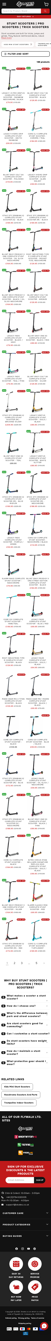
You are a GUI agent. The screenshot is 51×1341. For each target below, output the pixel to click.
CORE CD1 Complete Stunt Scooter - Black (13, 742)
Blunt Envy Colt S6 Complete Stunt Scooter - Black (37, 95)
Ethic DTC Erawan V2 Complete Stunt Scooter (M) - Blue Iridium (13, 500)
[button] (4, 4)
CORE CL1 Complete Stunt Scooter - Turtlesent (37, 946)
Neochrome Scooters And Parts (20, 1094)
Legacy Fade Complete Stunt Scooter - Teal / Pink (13, 379)
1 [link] (7, 963)
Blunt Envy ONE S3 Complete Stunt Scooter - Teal (13, 458)
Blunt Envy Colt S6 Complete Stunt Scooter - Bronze (37, 297)
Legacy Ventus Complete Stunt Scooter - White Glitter (37, 459)
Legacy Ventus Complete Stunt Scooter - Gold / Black (38, 418)
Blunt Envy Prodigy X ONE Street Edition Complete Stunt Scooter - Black (37, 582)
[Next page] (44, 963)
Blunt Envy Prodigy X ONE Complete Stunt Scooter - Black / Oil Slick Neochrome (13, 298)
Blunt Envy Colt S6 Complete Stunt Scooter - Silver (37, 379)
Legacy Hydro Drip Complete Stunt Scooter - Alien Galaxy (37, 178)
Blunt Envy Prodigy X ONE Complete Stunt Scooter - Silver (13, 907)
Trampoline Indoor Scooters (19, 1102)
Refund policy (11, 1318)
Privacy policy (24, 1318)
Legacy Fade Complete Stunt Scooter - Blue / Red (38, 622)
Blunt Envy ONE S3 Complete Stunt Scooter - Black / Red (37, 338)
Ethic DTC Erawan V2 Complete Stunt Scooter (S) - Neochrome (13, 822)
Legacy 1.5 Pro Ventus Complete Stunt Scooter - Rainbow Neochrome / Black (13, 96)
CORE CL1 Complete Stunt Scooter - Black (13, 862)
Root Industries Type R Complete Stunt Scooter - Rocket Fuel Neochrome (37, 257)
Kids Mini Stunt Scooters (17, 1086)
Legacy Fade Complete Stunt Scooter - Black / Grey (13, 339)
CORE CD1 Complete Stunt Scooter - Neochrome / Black (37, 540)
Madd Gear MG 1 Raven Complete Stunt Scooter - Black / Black (37, 702)
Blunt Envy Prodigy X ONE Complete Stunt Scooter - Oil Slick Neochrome (13, 257)
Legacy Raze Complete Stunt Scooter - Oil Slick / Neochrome (38, 782)
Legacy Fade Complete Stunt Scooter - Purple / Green (13, 541)
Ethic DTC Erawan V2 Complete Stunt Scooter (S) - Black (13, 218)
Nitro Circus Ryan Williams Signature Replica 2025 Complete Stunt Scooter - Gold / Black (37, 865)
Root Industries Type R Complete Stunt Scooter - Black (13, 660)
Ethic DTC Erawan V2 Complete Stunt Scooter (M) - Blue (13, 781)
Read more (6, 38)
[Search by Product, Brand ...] (45, 11)
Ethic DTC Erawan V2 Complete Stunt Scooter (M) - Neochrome (37, 500)
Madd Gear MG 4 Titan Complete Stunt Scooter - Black (13, 701)
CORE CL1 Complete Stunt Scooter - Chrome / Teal (37, 136)
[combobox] (25, 11)
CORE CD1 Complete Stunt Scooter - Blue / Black (37, 742)
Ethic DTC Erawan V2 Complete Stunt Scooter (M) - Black (37, 218)
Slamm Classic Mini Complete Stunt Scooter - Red (38, 907)
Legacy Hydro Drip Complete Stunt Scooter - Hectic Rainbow (13, 137)
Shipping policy (24, 1323)
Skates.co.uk (26, 1312)
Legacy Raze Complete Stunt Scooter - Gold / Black (38, 661)
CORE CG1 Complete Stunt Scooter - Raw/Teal (13, 622)
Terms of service (37, 1318)
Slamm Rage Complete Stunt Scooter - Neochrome (13, 581)
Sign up (39, 1180)
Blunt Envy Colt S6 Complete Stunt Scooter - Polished (13, 177)
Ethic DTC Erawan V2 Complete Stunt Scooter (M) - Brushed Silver (13, 418)
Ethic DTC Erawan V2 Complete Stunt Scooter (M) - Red (13, 946)
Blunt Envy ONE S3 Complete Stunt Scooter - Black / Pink (37, 822)
